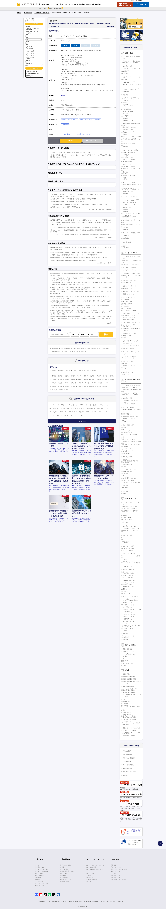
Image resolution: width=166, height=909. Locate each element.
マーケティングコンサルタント (129, 356)
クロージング (80, 415)
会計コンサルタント (126, 326)
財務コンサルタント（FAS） (128, 325)
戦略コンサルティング (129, 280)
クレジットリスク (126, 154)
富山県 (73, 379)
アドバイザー (54, 412)
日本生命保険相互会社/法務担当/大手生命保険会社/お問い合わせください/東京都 (73, 260)
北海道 (54, 376)
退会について (121, 901)
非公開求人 (36, 28)
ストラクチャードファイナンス (129, 89)
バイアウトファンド (85, 405)
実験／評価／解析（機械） (128, 690)
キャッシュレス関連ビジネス (131, 233)
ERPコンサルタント (126, 301)
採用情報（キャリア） (117, 875)
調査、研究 (124, 363)
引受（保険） (124, 172)
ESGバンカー (124, 73)
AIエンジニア (124, 522)
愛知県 (81, 370)
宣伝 (122, 662)
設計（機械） (124, 703)
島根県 (87, 383)
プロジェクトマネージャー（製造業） (131, 723)
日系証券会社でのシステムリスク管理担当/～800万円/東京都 (67, 201)
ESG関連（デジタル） (129, 526)
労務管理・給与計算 (126, 464)
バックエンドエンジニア (127, 604)
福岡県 (94, 370)
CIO (122, 539)
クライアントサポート (127, 448)
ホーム (37, 865)
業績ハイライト (115, 871)
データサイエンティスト (127, 636)
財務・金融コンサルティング (131, 322)
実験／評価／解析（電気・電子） (130, 689)
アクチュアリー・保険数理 (128, 167)
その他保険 (124, 179)
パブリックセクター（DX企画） (129, 506)
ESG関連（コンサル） (129, 267)
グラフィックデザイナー (127, 651)
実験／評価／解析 (128, 686)
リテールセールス (126, 215)
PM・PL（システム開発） (128, 548)
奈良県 (67, 383)
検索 (106, 334)
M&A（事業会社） (126, 451)
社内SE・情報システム (130, 569)
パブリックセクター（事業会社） (130, 388)
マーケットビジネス (129, 182)
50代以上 (29, 33)
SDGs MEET (89, 881)
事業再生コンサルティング (131, 291)
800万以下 (29, 46)
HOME (19, 13)
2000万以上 (30, 58)
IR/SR (122, 429)
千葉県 (74, 370)
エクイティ (94, 412)
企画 (122, 436)
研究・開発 (126, 674)
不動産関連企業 (55, 351)
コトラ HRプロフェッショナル (95, 865)
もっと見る (109, 323)
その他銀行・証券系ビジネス (131, 220)
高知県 (73, 386)
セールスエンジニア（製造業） (129, 730)
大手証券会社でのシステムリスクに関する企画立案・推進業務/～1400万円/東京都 (73, 199)
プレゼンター (124, 116)
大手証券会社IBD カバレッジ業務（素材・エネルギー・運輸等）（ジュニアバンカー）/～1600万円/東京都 (80, 220)
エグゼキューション (70, 408)
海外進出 (125, 491)
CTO (122, 537)
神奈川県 (60, 370)
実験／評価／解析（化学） (128, 692)
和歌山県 (73, 383)
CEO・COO (124, 488)
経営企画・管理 (127, 535)
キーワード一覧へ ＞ (81, 421)
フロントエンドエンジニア (128, 602)
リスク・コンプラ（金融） (131, 150)
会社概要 (113, 865)
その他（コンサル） (129, 372)
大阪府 (87, 370)
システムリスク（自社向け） (41, 13)
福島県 (92, 376)
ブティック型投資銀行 (79, 348)
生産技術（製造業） (126, 714)
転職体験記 (38, 877)
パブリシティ (115, 873)
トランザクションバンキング (128, 202)
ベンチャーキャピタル (127, 106)
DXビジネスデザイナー (127, 519)
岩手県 (67, 376)
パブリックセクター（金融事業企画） (131, 61)
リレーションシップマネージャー (130, 200)
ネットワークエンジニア (127, 621)
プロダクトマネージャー (127, 450)
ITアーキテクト (125, 306)
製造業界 (63, 875)
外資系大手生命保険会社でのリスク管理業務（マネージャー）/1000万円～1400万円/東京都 (76, 252)
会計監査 (123, 421)
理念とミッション (116, 867)
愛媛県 (67, 386)
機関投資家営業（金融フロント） (130, 217)
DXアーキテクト (125, 521)
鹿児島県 (54, 390)
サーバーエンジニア (126, 623)
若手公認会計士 (65, 877)
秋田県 (79, 376)
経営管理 (125, 485)
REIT (61, 412)
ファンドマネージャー (127, 111)
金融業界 (63, 867)
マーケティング (125, 431)
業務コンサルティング (129, 286)
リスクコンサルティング (130, 341)
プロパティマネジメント (127, 131)
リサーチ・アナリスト (127, 191)
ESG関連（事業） (128, 398)
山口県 (107, 383)
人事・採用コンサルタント (128, 317)
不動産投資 (89, 408)
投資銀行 (81, 412)
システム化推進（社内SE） (128, 573)
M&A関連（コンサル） (130, 333)
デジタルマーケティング (127, 586)
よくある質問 (39, 881)
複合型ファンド (125, 102)
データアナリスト (126, 639)
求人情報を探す (28, 13)
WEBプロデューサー (126, 584)
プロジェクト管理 (128, 546)
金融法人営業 (124, 210)
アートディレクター (126, 653)
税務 (122, 420)
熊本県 (92, 386)
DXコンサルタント (126, 308)
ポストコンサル (86, 134)
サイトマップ (111, 901)
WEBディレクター (126, 590)
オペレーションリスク (127, 157)
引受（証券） (124, 227)
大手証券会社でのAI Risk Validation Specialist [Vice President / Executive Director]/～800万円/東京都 (78, 204)
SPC (87, 412)
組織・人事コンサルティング (131, 313)
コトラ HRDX (90, 873)
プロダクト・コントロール (128, 418)
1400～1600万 (30, 53)
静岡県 (99, 379)
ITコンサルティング (129, 297)
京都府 (54, 383)
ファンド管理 (124, 118)
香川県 (60, 386)
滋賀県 (60, 383)
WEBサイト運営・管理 (127, 577)
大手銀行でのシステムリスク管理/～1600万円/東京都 (65, 207)
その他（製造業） (126, 724)
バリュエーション (104, 405)
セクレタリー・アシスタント (128, 439)
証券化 (95, 405)
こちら (32, 76)
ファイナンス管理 (128, 407)
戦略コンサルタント (126, 282)
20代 (28, 31)
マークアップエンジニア (127, 583)
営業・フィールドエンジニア (131, 728)
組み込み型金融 (125, 238)
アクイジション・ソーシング (128, 127)
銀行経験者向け (65, 881)
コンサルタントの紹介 (41, 871)
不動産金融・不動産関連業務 (131, 123)
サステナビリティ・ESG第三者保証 (130, 273)
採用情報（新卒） (116, 877)
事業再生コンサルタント (127, 294)
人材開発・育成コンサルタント (129, 319)
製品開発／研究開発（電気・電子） (130, 676)
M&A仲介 (123, 337)
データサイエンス (128, 633)
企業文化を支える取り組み (119, 869)
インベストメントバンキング (131, 77)
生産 (124, 710)
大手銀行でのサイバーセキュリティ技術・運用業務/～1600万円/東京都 (70, 152)
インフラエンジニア (126, 620)
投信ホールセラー (126, 113)
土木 (122, 145)
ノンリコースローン (68, 415)
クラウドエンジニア (126, 613)
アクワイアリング (126, 235)
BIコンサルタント (126, 305)
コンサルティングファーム (70, 351)
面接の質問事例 (39, 875)
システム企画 (124, 543)
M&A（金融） (125, 79)
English (147, 1)
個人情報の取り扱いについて (57, 901)
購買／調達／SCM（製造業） (129, 716)
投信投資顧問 (127, 109)
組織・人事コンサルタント (128, 316)
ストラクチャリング (56, 408)
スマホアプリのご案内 (41, 883)
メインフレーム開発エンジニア (129, 600)
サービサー (124, 244)
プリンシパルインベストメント (129, 97)
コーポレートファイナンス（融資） (130, 199)
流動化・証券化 (125, 91)
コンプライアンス (126, 477)
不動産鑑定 (124, 133)
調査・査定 (124, 173)
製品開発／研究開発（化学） (128, 680)
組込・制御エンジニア (127, 628)
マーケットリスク (126, 156)
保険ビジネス (127, 164)
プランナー (124, 656)
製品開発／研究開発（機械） (128, 678)
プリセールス (124, 559)
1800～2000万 (30, 57)
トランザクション (55, 415)
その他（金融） (127, 242)
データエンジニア (126, 618)
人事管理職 (124, 459)
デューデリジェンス (71, 412)
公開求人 (29, 28)
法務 (122, 475)
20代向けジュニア (65, 879)
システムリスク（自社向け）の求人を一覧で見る (99, 209)
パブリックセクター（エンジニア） (130, 510)
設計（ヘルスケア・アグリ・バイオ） (131, 707)
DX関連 (125, 515)
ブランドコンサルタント (127, 358)
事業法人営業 (124, 211)
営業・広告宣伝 (127, 649)
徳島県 (54, 386)
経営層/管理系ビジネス (67, 871)
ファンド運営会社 (104, 348)
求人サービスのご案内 (41, 869)
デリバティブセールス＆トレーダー (130, 190)
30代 (32, 31)
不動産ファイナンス (126, 126)
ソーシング (81, 408)
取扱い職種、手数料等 (91, 901)
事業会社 (83, 351)
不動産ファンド (125, 104)
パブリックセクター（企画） (131, 385)
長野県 (67, 379)
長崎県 (86, 386)
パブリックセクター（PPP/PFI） (129, 62)
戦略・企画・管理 (128, 425)
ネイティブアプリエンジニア (128, 614)
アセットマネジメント (127, 129)
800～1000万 (30, 48)
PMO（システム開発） (127, 550)
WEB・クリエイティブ (130, 580)
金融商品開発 (124, 193)
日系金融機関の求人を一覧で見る (103, 237)
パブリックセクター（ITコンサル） (130, 264)
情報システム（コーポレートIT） (130, 572)
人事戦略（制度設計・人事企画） (130, 461)
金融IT (70, 134)
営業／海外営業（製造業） (128, 735)
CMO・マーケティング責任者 (129, 434)
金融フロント (127, 207)
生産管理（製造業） (126, 712)
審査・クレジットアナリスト (128, 204)
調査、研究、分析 (128, 361)
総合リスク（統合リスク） (128, 152)
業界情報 (37, 879)
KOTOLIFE (89, 875)
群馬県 (112, 376)
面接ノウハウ (39, 873)
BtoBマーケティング (126, 432)
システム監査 (124, 473)
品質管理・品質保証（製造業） (129, 717)
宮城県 (73, 376)
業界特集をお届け (65, 865)
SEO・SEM (124, 591)
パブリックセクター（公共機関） (130, 394)
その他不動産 (124, 146)
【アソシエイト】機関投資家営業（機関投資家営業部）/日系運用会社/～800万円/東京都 (75, 227)
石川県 (79, 379)
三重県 (105, 379)
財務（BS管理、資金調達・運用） (130, 416)
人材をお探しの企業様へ (137, 1)
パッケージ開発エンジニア (128, 599)
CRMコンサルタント (126, 303)
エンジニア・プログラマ (130, 596)
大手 (74, 134)
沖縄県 (61, 390)
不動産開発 (124, 134)
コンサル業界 (64, 869)
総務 (122, 438)
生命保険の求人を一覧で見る (104, 263)
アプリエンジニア (126, 630)
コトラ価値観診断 (91, 867)
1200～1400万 (30, 51)
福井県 (86, 379)
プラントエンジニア (126, 721)
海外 (67, 390)
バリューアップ (72, 405)
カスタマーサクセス (126, 566)
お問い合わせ (43, 901)
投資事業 (125, 95)
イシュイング (124, 237)
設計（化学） (124, 705)
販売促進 (123, 665)
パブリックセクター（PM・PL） (129, 508)
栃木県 (105, 376)
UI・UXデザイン (125, 593)
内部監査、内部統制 (126, 472)
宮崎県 (105, 386)
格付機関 (123, 246)
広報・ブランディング (127, 663)
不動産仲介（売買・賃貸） (128, 143)
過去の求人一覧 (39, 885)
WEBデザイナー (125, 588)
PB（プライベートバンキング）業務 (130, 213)
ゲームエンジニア (126, 627)
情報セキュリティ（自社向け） (129, 478)
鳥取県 (81, 383)
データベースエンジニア (127, 616)
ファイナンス (103, 412)
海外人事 (123, 466)
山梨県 (54, 379)
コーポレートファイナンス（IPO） (130, 88)
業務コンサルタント (126, 288)
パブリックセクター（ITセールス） (130, 512)
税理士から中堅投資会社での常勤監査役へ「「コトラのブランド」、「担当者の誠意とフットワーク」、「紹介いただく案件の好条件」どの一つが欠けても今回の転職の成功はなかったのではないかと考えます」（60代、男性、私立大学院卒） (81, 312)
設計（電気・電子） (126, 701)
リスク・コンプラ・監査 (130, 469)
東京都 (63, 95)
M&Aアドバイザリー (126, 336)
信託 (122, 222)
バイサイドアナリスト (127, 115)
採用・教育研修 (125, 462)
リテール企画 (124, 229)
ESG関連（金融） (128, 66)
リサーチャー (124, 369)
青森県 (60, 376)
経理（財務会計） (126, 413)
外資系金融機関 (65, 348)
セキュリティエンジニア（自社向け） (90, 119)
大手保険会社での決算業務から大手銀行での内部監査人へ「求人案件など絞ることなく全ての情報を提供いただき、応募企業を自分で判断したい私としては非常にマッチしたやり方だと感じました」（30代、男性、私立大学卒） (81, 318)
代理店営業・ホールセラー (128, 175)
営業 (122, 658)
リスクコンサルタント (127, 343)
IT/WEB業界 (64, 873)
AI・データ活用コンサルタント (129, 310)
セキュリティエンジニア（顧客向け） (131, 625)
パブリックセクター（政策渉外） (130, 393)
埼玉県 (68, 370)
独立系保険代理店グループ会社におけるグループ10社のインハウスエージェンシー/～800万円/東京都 (78, 257)
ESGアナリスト (125, 72)
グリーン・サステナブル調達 (128, 719)
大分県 (99, 386)
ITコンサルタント (125, 299)
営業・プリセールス (129, 553)
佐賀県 (79, 386)
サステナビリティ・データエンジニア (131, 528)
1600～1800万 (30, 55)
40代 (36, 31)
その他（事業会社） (126, 453)
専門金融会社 (92, 348)
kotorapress (89, 877)
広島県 (100, 383)
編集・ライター (125, 660)
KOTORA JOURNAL (92, 879)
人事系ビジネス (127, 457)
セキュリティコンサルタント (128, 348)
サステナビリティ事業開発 (128, 404)
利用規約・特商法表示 (75, 901)
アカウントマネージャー (127, 561)
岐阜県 (92, 379)
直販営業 (123, 177)
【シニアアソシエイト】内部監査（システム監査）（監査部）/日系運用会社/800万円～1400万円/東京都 (79, 234)
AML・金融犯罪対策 (126, 161)
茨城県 (99, 376)
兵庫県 (112, 379)
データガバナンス (126, 637)
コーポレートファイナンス (58, 405)
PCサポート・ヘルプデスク (128, 575)
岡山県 (94, 383)
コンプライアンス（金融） (128, 159)
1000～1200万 (30, 50)
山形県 (86, 376)
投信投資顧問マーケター (127, 120)
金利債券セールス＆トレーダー (129, 188)
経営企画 (123, 427)
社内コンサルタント (126, 541)
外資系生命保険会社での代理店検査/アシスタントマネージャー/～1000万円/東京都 (73, 255)
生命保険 (63, 134)
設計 (124, 699)
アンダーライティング (102, 408)
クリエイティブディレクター (128, 655)
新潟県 (60, 379)
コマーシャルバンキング (130, 196)
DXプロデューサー (126, 517)
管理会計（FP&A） (126, 415)
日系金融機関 (65, 124)
